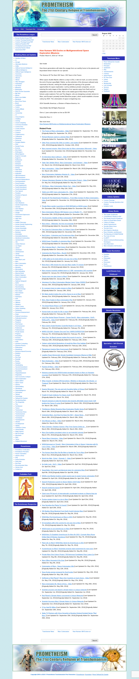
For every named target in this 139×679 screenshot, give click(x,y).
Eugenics (18, 158)
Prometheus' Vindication (22, 449)
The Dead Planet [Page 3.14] (52, 306)
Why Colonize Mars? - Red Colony (54, 247)
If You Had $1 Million (49, 607)
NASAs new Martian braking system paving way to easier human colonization (68, 476)
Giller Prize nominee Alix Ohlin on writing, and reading (60, 143)
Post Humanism (20, 326)
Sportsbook (18, 388)
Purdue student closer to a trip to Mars (55, 499)
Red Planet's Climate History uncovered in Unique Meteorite (62, 595)
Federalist (18, 173)
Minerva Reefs (19, 273)
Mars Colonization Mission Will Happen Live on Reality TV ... (62, 212)
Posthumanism (19, 330)
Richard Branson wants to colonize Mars (56, 137)
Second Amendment (21, 367)
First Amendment (20, 181)
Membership (107, 83)
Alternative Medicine (21, 64)
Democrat (18, 140)
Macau (17, 257)
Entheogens (18, 152)
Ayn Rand (18, 85)
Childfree (18, 119)
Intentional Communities (22, 238)
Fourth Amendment (20, 187)
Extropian (18, 164)
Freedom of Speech (21, 195)
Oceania (17, 300)
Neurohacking (19, 287)
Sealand (17, 363)
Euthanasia (18, 160)
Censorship (18, 113)
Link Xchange (108, 85)
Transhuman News (20, 412)
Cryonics (18, 132)
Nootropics (18, 296)
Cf (16, 115)
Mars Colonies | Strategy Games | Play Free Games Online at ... (64, 426)
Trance (17, 408)
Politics (106, 260)
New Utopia (18, 291)
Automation (18, 83)
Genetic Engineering (21, 205)
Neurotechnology (20, 289)
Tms (16, 404)
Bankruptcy (18, 89)
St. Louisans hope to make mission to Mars (57, 288)
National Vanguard (20, 281)
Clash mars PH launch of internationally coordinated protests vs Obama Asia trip (69, 493)
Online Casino (19, 306)
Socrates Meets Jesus (110, 226)
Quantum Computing (21, 343)
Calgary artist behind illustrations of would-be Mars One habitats (64, 343)
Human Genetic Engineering (23, 224)
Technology (18, 396)
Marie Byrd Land (20, 259)
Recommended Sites (21, 465)
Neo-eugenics (19, 285)
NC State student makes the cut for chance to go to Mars (61, 294)
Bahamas (18, 87)
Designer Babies (20, 142)
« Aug (103, 53)
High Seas (18, 218)
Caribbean (18, 105)
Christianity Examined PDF (23, 46)
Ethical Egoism (19, 154)
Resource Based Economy (23, 351)
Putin (16, 341)
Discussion (107, 262)
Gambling (18, 201)
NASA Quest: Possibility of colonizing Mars (56, 241)
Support (106, 89)
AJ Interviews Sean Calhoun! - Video (54, 157)
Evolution (18, 162)
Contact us (18, 469)
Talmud (17, 394)
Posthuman (18, 328)
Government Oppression (22, 214)
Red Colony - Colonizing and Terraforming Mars (58, 235)
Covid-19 (18, 130)
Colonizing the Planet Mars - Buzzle (54, 253)
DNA (16, 144)
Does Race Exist (108, 244)
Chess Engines (19, 117)
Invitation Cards (108, 206)
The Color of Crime (109, 236)
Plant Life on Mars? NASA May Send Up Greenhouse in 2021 (63, 543)
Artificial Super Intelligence (23, 72)
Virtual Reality (19, 429)
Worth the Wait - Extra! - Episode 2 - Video (56, 458)
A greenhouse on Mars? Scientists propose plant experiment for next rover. (67, 548)
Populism (18, 322)
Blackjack (18, 99)
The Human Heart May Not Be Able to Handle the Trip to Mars (63, 452)
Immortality (18, 234)
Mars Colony (19, 265)
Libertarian (18, 250)
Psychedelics (19, 339)
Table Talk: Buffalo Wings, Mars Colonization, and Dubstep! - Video (65, 162)
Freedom (18, 193)
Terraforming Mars (20, 400)
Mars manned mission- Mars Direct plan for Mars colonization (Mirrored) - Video (69, 148)
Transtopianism (19, 420)
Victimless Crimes (20, 427)
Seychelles (18, 371)
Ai (16, 60)
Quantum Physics (20, 345)
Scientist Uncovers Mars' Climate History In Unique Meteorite (63, 601)
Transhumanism (20, 414)
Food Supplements (20, 185)
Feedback (107, 91)
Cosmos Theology (109, 200)
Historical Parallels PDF (22, 44)
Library (106, 79)
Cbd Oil (17, 111)
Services (106, 87)
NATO (17, 283)
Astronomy (18, 76)
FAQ (22, 29)
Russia (17, 361)
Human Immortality (20, 228)
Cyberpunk (18, 136)
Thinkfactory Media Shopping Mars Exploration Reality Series (63, 409)
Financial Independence (22, 179)
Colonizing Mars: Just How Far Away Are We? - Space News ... (63, 415)
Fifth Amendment (20, 175)
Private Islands (19, 332)
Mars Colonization (20, 263)
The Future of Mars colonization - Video (55, 131)
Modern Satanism (20, 275)
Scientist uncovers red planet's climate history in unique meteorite (64, 590)
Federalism (18, 171)
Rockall (17, 355)
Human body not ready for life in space (55, 311)
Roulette (17, 359)
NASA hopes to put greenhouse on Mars (56, 529)
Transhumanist (19, 416)
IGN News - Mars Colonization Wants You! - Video (59, 186)
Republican (18, 349)
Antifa (17, 66)
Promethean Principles (22, 451)
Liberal (17, 248)
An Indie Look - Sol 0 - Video (52, 464)
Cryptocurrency (19, 134)
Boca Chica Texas (20, 101)
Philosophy (107, 258)
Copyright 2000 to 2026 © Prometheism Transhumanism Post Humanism (53, 674)
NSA (16, 298)
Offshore (17, 302)
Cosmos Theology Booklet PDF (24, 40)
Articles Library (19, 455)
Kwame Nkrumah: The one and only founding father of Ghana (63, 389)
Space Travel (19, 382)
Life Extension (19, 255)
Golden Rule (19, 210)
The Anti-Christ (108, 228)
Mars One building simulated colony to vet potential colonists (62, 432)
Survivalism (18, 392)
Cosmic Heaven (20, 128)
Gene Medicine (19, 203)
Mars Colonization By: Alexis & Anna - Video (57, 584)
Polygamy (18, 320)
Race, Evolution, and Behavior (113, 232)
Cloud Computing (20, 123)
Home (17, 29)
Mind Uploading (20, 271)
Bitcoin (17, 95)
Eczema (17, 148)
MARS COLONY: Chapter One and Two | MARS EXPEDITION (63, 331)
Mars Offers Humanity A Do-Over (53, 560)
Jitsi (16, 242)
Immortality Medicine (21, 236)
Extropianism (19, 166)
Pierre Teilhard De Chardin (112, 62)
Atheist (17, 80)
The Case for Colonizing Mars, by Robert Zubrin (58, 229)
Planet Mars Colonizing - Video (52, 438)
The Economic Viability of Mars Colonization (57, 218)
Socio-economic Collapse (23, 377)
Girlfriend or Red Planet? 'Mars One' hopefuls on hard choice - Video (65, 578)
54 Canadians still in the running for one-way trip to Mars (61, 523)
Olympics (18, 304)
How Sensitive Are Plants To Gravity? (54, 505)
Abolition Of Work (20, 58)
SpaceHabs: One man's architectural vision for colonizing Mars (63, 470)
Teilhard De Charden (21, 398)
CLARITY (106, 238)
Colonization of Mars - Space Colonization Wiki (58, 566)
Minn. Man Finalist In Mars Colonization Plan (57, 300)
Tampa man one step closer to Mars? (55, 276)
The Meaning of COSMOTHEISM (113, 234)
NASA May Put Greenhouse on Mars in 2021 (57, 517)
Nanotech (18, 279)
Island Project (108, 75)
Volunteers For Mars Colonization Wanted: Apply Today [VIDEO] (64, 282)
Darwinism (18, 138)
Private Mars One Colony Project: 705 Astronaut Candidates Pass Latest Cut (68, 554)
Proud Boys (18, 336)
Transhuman (19, 410)
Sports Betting (19, 386)
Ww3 (16, 437)
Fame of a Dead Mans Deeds (112, 220)
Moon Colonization (20, 277)
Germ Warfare (19, 209)
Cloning (17, 121)
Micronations (19, 269)
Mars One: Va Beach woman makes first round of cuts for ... (62, 337)
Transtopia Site (30, 29)
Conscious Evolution (21, 124)
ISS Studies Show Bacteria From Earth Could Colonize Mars (62, 511)
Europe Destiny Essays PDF (23, 38)
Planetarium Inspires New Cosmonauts (55, 349)
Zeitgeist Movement (21, 441)
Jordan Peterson (20, 244)
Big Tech (17, 93)
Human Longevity (20, 230)
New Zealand (19, 293)
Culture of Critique (109, 222)
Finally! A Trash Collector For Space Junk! (56, 395)
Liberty (17, 253)
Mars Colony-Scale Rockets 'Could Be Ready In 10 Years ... (62, 326)
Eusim (105, 264)
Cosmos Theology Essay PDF (24, 42)
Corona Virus (19, 126)
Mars (16, 261)
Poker (17, 314)
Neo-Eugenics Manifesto (111, 230)
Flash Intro (18, 461)
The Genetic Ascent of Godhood (113, 218)
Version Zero (19, 467)
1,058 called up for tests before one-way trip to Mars (60, 259)
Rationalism (18, 347)
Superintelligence (20, 390)
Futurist (17, 199)
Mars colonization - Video (50, 168)
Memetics (18, 267)
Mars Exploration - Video (50, 361)
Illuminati (18, 232)
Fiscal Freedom (19, 183)
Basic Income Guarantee (22, 91)
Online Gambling (20, 308)
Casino (17, 107)
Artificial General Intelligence (23, 68)
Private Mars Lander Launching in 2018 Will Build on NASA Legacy (65, 206)
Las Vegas (18, 246)
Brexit (17, 103)
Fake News (18, 169)
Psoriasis (18, 337)
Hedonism (18, 216)
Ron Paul (18, 357)
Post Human (19, 324)
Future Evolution (20, 459)
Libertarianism (19, 251)
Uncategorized (19, 423)
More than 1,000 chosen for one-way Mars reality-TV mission (63, 265)
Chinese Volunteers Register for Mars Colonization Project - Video (64, 180)
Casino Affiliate (19, 109)
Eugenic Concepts (20, 156)
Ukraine (17, 421)
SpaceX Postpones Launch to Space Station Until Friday (61, 482)
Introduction (107, 64)
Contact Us (40, 29)
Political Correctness (21, 316)
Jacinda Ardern (19, 240)
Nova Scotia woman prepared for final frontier (57, 572)
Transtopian (18, 418)
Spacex (17, 384)
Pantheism (18, 310)
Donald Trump (19, 146)
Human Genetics (20, 226)
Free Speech (19, 191)
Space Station (19, 380)
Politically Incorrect (20, 318)
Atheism (17, 78)
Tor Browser (18, 406)
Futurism (17, 197)
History (17, 220)
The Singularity (19, 402)
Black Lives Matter (20, 97)
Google (17, 212)
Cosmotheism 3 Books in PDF (112, 216)
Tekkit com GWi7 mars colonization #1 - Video (57, 192)
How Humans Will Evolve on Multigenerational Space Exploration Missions (65, 124)
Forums (106, 81)
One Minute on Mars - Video (51, 421)
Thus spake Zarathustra (111, 214)
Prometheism (108, 266)
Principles (107, 66)
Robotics (18, 353)
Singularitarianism (20, 373)
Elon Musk (18, 150)
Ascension (18, 74)
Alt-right (17, 62)
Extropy (17, 167)
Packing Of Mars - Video (50, 367)
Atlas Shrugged (19, 82)
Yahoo (17, 439)
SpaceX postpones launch (51, 487)
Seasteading (19, 365)
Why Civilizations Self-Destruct (113, 246)
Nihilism (17, 294)
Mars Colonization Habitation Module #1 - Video (58, 174)
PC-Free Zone (108, 77)
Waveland (18, 435)
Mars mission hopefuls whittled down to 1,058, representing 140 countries (67, 270)
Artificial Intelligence (21, 70)
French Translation (20, 453)
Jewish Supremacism (110, 224)
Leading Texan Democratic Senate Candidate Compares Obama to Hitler (67, 355)
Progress (18, 334)
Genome (17, 207)
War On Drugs (19, 433)
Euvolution (88, 674)
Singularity (18, 375)
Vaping (17, 425)
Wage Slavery (19, 431)
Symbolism (107, 67)
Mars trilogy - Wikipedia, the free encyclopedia (58, 223)
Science (106, 256)
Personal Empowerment (22, 312)
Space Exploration (20, 379)
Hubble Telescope (20, 222)
